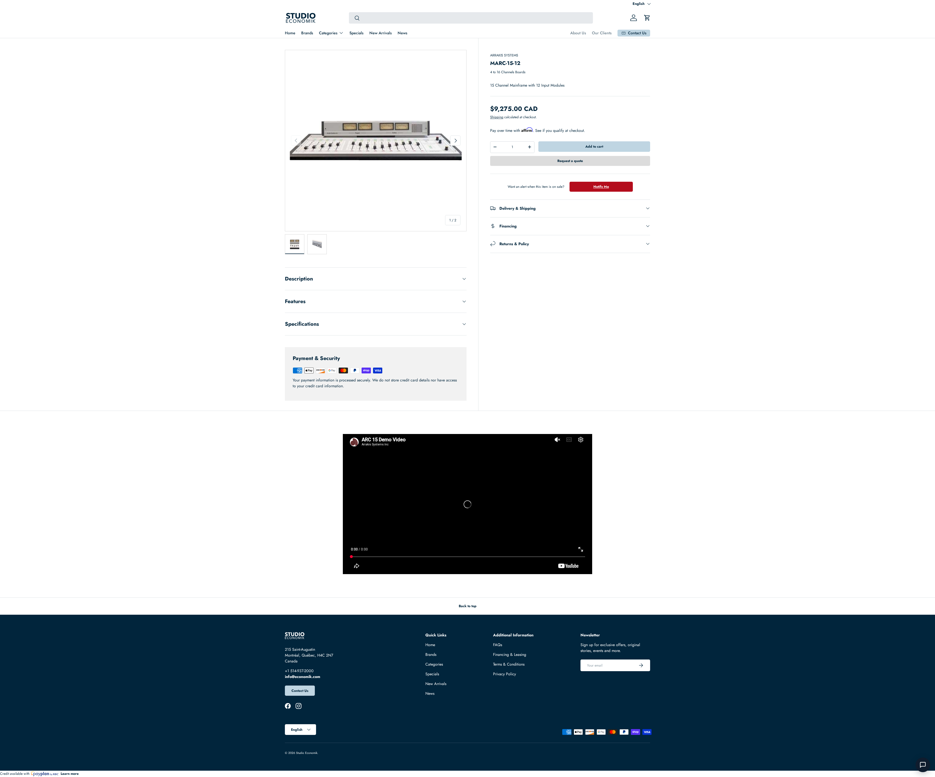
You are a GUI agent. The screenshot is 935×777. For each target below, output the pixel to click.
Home (290, 33)
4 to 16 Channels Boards (507, 72)
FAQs (497, 645)
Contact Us (299, 690)
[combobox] (471, 18)
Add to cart (594, 146)
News (402, 33)
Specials (356, 33)
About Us (578, 33)
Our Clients (602, 33)
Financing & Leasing (509, 654)
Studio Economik (306, 753)
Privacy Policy (504, 674)
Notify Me (601, 186)
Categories (328, 33)
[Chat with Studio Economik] (923, 765)
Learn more (70, 773)
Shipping (496, 117)
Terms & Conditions (508, 664)
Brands (307, 33)
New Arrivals (380, 33)
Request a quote (570, 160)
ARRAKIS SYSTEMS (504, 55)
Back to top (468, 606)
